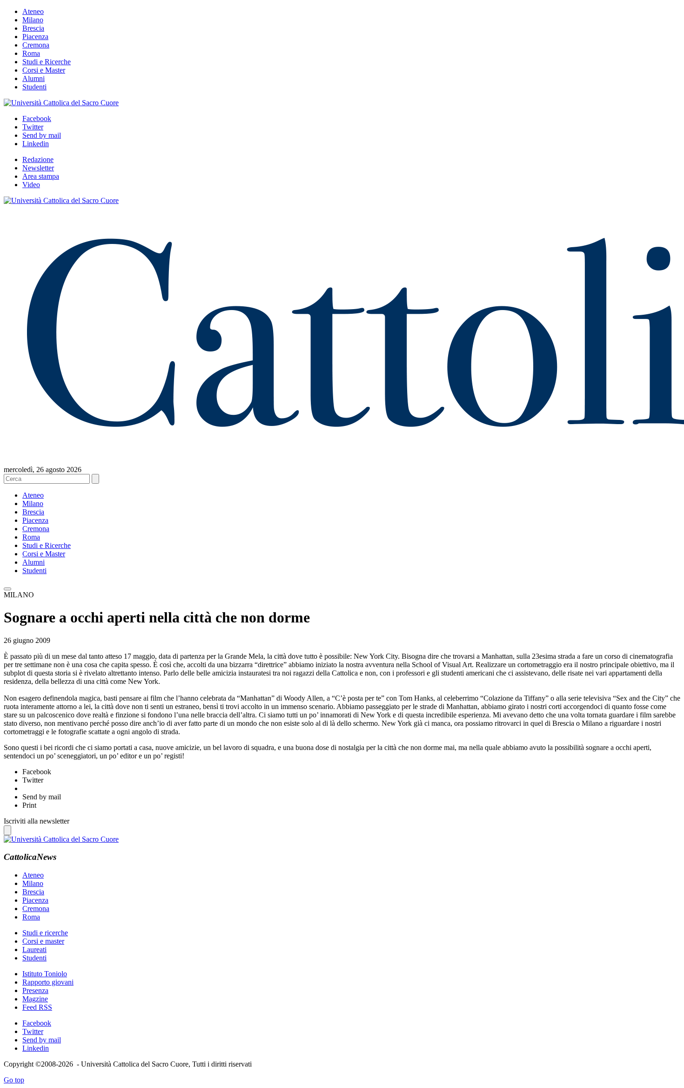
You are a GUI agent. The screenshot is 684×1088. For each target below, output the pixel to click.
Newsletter (38, 168)
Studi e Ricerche (46, 62)
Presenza (35, 990)
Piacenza (35, 37)
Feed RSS (37, 1007)
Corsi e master (43, 941)
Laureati (34, 949)
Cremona (35, 45)
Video (31, 185)
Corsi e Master (43, 70)
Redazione (38, 159)
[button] (7, 589)
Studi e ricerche (45, 933)
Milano (32, 20)
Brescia (33, 28)
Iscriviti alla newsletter (36, 821)
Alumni (33, 78)
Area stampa (40, 176)
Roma (31, 53)
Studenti (34, 87)
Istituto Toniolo (44, 974)
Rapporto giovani (48, 982)
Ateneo (33, 11)
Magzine (35, 999)
